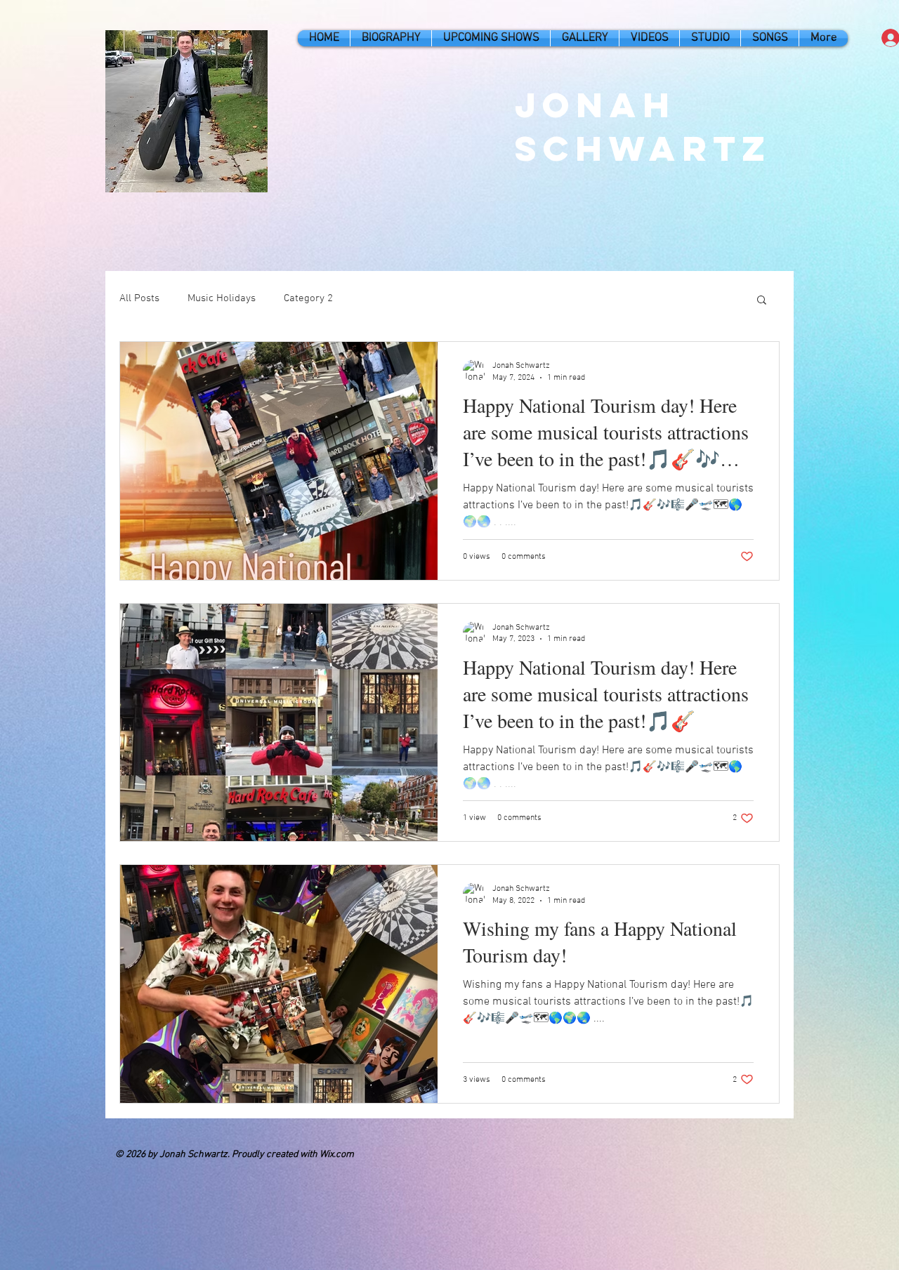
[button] (761, 300)
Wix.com (337, 1154)
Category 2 (308, 298)
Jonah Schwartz (643, 126)
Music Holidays (222, 298)
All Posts (139, 298)
